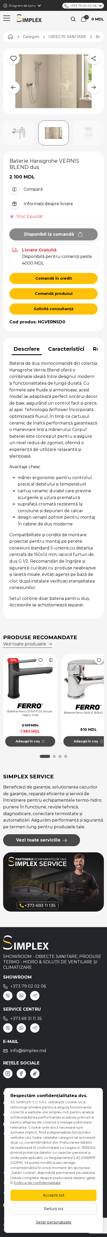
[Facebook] (21, 1073)
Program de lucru (22, 6)
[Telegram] (34, 995)
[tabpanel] (53, 484)
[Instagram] (7, 1073)
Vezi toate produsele (24, 644)
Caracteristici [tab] (66, 349)
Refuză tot (53, 1208)
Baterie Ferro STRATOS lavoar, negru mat (30, 713)
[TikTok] (34, 1073)
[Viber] (7, 995)
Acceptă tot (53, 1195)
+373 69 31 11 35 (26, 1018)
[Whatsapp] (21, 995)
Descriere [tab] (27, 349)
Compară (33, 189)
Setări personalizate (53, 1222)
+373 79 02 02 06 (83, 6)
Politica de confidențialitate (37, 1183)
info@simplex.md (28, 1050)
